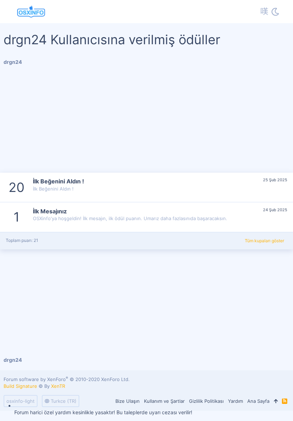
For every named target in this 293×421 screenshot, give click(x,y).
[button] (9, 12)
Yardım (235, 401)
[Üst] (276, 401)
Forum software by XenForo (67, 379)
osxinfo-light (20, 401)
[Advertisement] (146, 123)
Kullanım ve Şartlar (164, 401)
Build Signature (20, 386)
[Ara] (284, 11)
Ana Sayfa (258, 401)
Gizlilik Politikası (206, 401)
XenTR (58, 386)
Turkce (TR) (62, 401)
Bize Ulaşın (127, 401)
